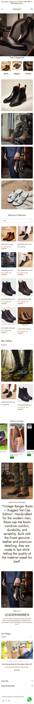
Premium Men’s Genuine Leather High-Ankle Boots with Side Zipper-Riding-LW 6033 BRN (25, 329)
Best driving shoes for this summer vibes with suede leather (17, 664)
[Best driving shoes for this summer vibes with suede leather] (17, 650)
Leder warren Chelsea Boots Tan (7, 244)
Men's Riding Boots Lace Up (25, 270)
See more (3, 637)
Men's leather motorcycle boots (8, 328)
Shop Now (4, 345)
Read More (17, 670)
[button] (17, 441)
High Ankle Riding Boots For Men (8, 299)
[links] (6, 66)
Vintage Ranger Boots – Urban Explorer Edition (7, 270)
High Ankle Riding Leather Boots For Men (24, 299)
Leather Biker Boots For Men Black (25, 244)
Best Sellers (17, 378)
